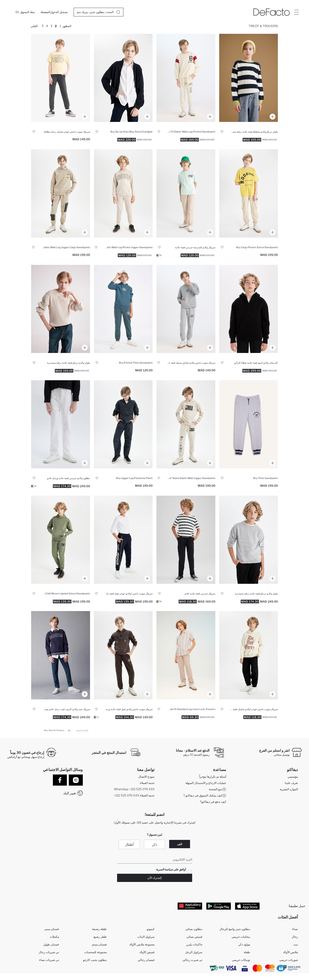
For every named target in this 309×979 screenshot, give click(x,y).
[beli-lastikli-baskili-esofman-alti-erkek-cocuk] (185, 78)
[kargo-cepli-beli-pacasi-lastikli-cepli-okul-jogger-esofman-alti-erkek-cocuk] (248, 193)
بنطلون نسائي (193, 929)
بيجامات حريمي (241, 936)
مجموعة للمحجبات (95, 952)
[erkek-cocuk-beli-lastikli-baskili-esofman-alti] (248, 424)
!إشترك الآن (154, 878)
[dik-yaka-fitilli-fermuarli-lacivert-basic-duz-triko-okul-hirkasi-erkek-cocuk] (123, 78)
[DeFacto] (271, 12)
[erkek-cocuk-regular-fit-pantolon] (123, 193)
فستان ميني (51, 929)
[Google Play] (218, 906)
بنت (295, 944)
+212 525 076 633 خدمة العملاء (134, 795)
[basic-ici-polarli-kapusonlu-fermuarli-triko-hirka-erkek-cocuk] (248, 309)
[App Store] (247, 906)
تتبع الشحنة (215, 789)
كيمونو (150, 929)
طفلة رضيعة (99, 929)
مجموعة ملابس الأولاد (141, 944)
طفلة (247, 952)
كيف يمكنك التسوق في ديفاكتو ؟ (202, 795)
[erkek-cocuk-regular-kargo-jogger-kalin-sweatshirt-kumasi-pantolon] (60, 193)
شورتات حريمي (288, 960)
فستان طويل (51, 944)
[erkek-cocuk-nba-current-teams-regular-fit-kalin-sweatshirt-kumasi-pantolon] (185, 424)
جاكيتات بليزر (194, 944)
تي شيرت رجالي (192, 960)
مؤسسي (293, 776)
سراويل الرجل (193, 952)
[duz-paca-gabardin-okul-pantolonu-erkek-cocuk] (185, 193)
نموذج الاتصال (146, 776)
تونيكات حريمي (241, 960)
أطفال (129, 844)
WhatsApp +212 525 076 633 (134, 789)
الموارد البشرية (289, 789)
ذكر (154, 844)
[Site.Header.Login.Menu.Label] (296, 12)
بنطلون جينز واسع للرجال (234, 929)
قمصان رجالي (146, 960)
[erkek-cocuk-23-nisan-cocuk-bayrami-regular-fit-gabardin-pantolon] (60, 424)
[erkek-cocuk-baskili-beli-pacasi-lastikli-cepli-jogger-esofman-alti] (123, 309)
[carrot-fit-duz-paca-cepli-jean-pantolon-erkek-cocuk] (60, 655)
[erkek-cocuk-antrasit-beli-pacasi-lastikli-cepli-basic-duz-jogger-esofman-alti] (60, 78)
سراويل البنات (145, 936)
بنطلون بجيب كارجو (95, 960)
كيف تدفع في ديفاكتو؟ (213, 801)
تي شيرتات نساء (49, 960)
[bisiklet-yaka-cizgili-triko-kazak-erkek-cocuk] (248, 78)
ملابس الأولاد (290, 952)
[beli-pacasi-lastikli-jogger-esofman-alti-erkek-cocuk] (248, 655)
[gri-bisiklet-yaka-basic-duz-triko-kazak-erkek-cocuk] (248, 540)
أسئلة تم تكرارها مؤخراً (212, 776)
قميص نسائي (194, 936)
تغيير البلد (69, 793)
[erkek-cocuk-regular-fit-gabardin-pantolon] (185, 540)
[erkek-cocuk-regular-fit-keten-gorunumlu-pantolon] (185, 655)
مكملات (54, 936)
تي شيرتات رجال (49, 952)
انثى (179, 844)
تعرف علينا (291, 783)
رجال (295, 936)
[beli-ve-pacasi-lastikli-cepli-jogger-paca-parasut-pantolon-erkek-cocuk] (123, 424)
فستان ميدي (99, 944)
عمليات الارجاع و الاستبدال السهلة (205, 783)
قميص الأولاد (146, 952)
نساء (295, 929)
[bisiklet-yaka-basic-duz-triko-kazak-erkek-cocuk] (60, 309)
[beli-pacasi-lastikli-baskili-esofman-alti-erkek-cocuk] (185, 309)
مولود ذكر (244, 944)
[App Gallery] (189, 906)
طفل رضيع (100, 936)
